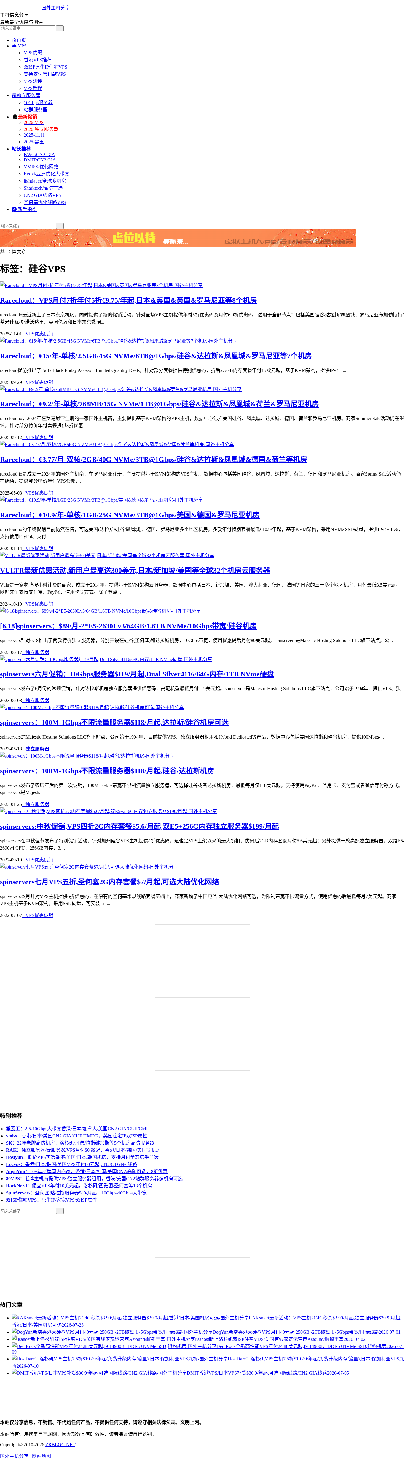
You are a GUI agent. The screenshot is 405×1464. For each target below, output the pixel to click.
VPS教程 (33, 88)
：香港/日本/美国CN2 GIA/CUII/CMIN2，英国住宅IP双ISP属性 (76, 1135)
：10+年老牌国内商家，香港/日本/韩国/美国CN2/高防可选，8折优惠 (87, 1171)
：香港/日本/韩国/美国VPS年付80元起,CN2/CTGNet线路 (71, 1164)
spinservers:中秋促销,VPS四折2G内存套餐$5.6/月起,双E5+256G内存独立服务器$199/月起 (139, 826)
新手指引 (24, 209)
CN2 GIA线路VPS (42, 195)
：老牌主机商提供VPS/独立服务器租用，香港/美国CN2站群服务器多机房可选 (94, 1178)
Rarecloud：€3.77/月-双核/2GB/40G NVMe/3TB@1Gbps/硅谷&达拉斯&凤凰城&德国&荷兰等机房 (153, 459)
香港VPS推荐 (38, 59)
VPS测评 (33, 81)
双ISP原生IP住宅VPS (45, 66)
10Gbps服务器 (38, 102)
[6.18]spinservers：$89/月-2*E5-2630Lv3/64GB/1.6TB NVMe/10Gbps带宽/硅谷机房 (128, 626)
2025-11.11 (34, 134)
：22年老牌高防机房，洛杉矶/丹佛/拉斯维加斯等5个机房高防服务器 (80, 1142)
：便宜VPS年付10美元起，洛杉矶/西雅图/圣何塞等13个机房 (79, 1185)
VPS (19, 45)
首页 (19, 40)
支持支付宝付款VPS (45, 74)
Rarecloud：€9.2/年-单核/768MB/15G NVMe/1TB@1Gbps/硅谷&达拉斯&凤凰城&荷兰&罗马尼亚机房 (159, 404)
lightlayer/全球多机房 (45, 180)
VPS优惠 (33, 52)
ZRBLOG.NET (60, 1444)
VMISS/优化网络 (41, 166)
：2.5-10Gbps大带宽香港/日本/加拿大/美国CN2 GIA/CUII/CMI (77, 1128)
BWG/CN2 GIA (39, 154)
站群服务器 (35, 109)
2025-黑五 (34, 141)
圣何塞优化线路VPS (45, 202)
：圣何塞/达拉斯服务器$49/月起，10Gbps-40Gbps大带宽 (76, 1192)
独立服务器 (26, 95)
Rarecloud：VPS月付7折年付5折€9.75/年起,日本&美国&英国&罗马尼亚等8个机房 (128, 300)
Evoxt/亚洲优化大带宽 (46, 173)
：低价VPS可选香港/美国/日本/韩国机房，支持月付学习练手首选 (82, 1157)
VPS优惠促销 (37, 333)
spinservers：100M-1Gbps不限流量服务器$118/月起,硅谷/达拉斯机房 (107, 771)
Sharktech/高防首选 (43, 188)
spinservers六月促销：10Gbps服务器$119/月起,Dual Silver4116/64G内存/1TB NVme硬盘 (137, 674)
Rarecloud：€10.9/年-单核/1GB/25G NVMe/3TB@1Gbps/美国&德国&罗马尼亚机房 (130, 515)
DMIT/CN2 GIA (40, 159)
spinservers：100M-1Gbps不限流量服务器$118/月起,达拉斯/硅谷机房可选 (114, 722)
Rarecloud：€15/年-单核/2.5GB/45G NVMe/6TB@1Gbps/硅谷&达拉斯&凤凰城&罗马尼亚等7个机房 (156, 356)
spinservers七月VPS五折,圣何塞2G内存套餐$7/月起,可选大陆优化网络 (109, 882)
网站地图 (41, 1456)
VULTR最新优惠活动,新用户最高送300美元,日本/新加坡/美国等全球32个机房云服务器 (135, 570)
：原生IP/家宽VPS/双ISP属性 (51, 1199)
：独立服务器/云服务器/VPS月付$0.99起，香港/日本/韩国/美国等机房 (83, 1150)
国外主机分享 (56, 7)
